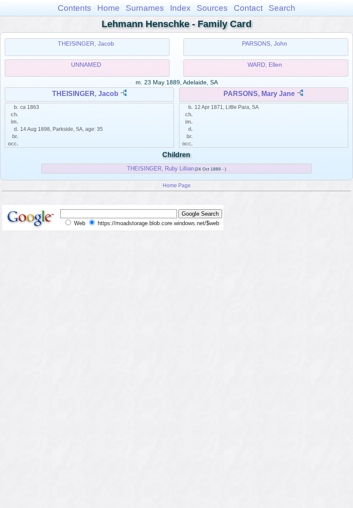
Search (282, 7)
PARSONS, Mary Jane (259, 93)
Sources (212, 7)
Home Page (177, 185)
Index (180, 7)
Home (108, 7)
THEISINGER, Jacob (86, 43)
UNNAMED (86, 64)
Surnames (145, 7)
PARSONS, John (264, 43)
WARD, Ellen (265, 64)
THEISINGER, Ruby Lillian (160, 168)
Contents (74, 7)
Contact (248, 7)
